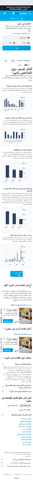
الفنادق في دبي (27, 429)
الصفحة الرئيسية (27, 474)
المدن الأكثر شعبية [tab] (25, 405)
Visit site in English (16, 9)
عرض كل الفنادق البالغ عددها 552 (21, 305)
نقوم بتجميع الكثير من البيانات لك (20, 463)
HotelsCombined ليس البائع (21, 459)
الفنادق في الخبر (26, 432)
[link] (16, 274)
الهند (20, 474)
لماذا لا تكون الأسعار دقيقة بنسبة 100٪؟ (18, 466)
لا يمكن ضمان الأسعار (19, 454)
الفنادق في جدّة (27, 444)
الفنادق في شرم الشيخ (25, 424)
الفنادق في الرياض (26, 437)
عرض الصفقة (7, 321)
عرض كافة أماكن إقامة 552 (22, 334)
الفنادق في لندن (27, 442)
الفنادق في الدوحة (26, 419)
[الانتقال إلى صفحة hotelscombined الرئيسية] (19, 13)
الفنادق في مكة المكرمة (24, 426)
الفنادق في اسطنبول (25, 421)
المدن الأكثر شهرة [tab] (12, 405)
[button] (2, 8)
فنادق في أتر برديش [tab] (24, 410)
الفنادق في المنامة (26, 439)
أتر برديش (10, 474)
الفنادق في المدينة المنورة (24, 434)
